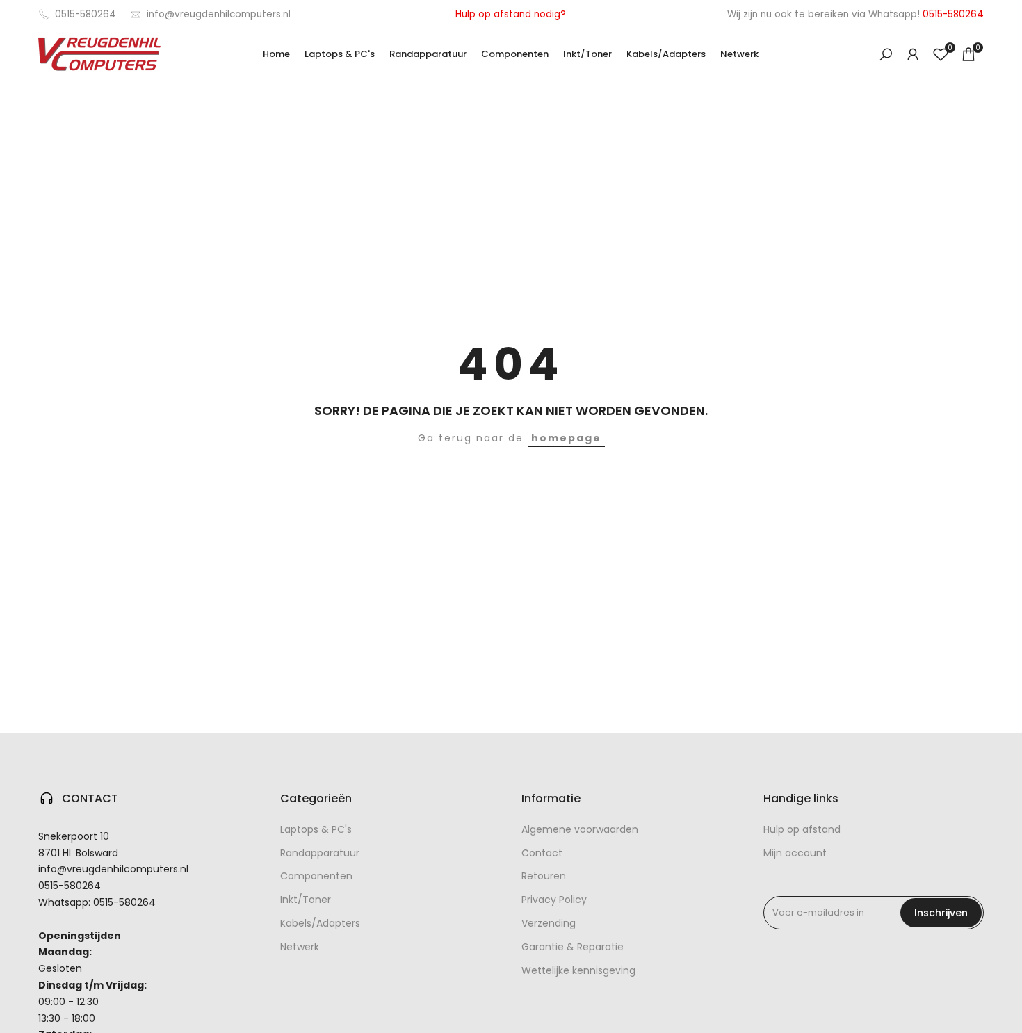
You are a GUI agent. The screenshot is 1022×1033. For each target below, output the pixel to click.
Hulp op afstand (802, 829)
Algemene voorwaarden (579, 829)
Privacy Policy (554, 899)
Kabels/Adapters (320, 923)
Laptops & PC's (316, 829)
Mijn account (795, 853)
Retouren (543, 876)
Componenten (316, 876)
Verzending (548, 923)
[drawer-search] (885, 55)
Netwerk (299, 947)
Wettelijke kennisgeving (578, 970)
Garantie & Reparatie (572, 947)
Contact (541, 853)
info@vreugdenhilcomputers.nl (219, 14)
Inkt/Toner (305, 899)
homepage (566, 438)
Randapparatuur (319, 853)
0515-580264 (85, 14)
